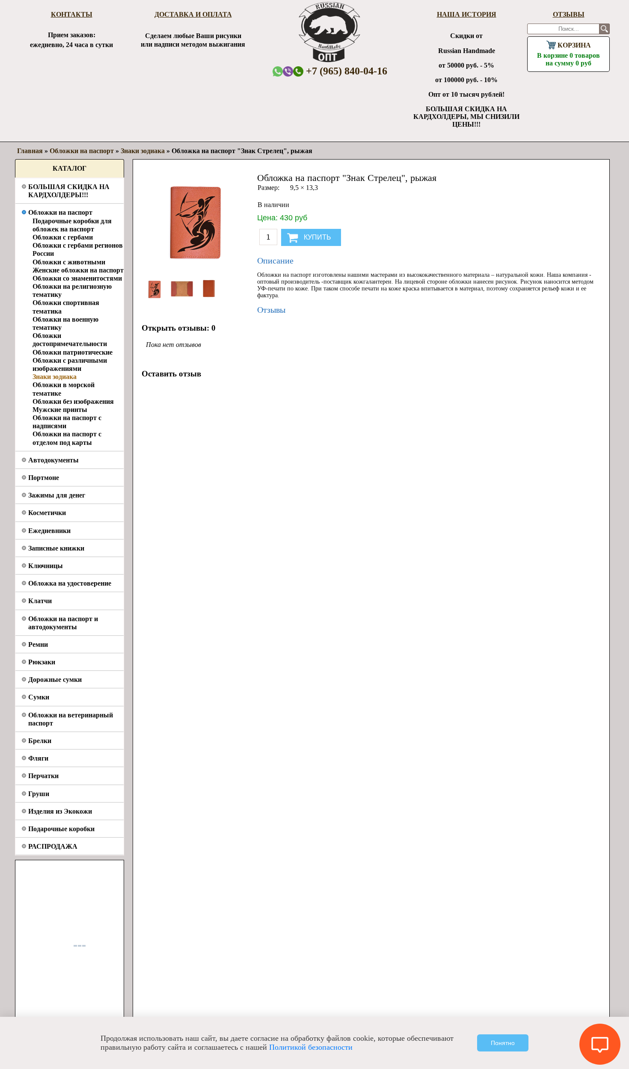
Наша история (466, 14)
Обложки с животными (69, 262)
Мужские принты (60, 409)
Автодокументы (53, 460)
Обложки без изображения (73, 401)
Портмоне (43, 477)
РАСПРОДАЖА (52, 846)
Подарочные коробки (61, 828)
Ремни (38, 644)
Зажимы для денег (56, 495)
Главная (30, 150)
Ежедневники (49, 530)
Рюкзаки (41, 662)
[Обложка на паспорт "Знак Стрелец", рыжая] (155, 299)
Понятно (503, 1042)
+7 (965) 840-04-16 (345, 71)
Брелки (39, 740)
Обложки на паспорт (60, 212)
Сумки (38, 697)
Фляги (38, 758)
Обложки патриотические (73, 352)
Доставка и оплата (193, 14)
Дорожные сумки (55, 679)
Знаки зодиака (55, 376)
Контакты (71, 14)
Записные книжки (56, 548)
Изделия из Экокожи (60, 811)
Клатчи (40, 600)
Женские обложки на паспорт (78, 270)
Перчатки (43, 775)
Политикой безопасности (311, 1047)
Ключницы (45, 565)
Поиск (604, 29)
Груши (38, 793)
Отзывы (568, 14)
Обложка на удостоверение (69, 583)
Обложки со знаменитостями (77, 278)
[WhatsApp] (278, 71)
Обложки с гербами (63, 237)
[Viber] (288, 71)
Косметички (47, 512)
